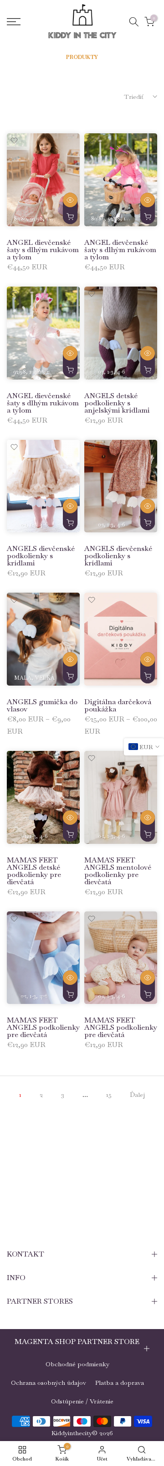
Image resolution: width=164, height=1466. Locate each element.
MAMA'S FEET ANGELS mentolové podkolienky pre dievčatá (117, 870)
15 (109, 1095)
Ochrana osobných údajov (48, 1382)
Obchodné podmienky (77, 1364)
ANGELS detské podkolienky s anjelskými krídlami (116, 403)
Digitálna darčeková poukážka (117, 705)
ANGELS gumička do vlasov (42, 705)
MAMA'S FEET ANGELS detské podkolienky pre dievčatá (34, 870)
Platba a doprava (119, 1382)
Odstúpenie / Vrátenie (82, 1401)
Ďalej (137, 1095)
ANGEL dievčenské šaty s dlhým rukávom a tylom (43, 250)
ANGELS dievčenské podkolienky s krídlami (41, 556)
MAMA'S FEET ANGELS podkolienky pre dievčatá (43, 1027)
